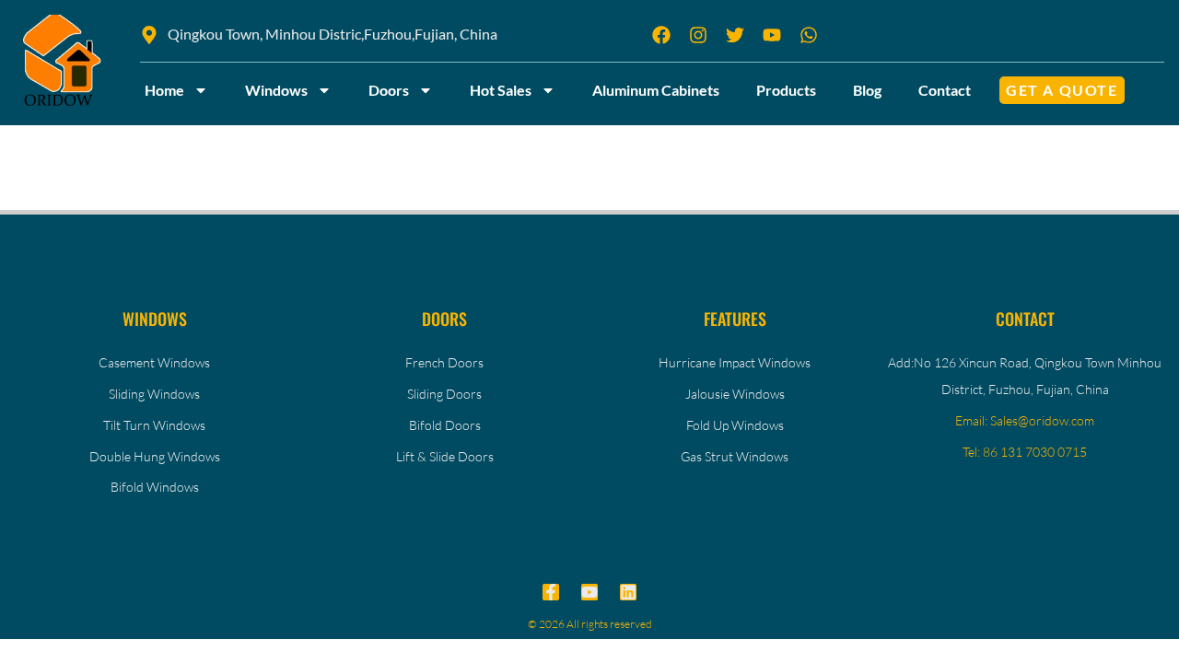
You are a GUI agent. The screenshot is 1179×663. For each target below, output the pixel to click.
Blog (867, 90)
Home (164, 90)
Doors (388, 90)
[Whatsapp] (809, 35)
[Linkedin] (628, 592)
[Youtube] (589, 592)
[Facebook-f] (551, 592)
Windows (276, 90)
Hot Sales (500, 90)
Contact (944, 90)
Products (786, 90)
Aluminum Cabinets (655, 90)
